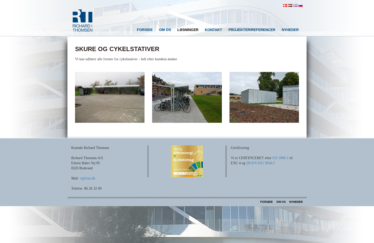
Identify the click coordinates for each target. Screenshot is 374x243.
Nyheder (290, 30)
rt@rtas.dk (87, 178)
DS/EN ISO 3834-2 (260, 163)
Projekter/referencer (251, 30)
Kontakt (213, 30)
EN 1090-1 (280, 158)
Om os (165, 30)
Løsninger (187, 30)
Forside (145, 30)
